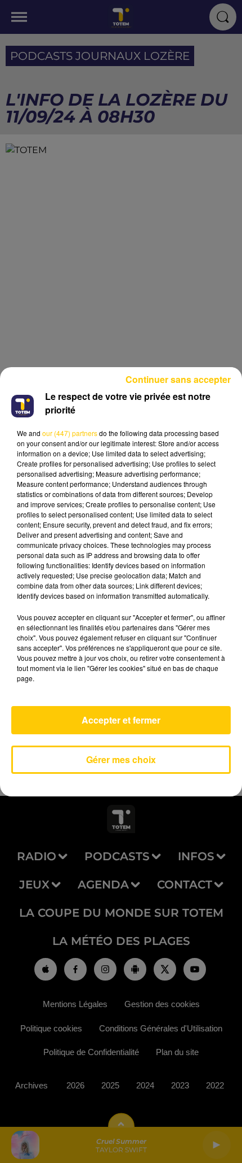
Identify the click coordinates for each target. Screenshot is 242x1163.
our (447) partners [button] (69, 433)
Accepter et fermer (121, 719)
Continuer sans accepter (178, 379)
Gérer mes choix (121, 759)
